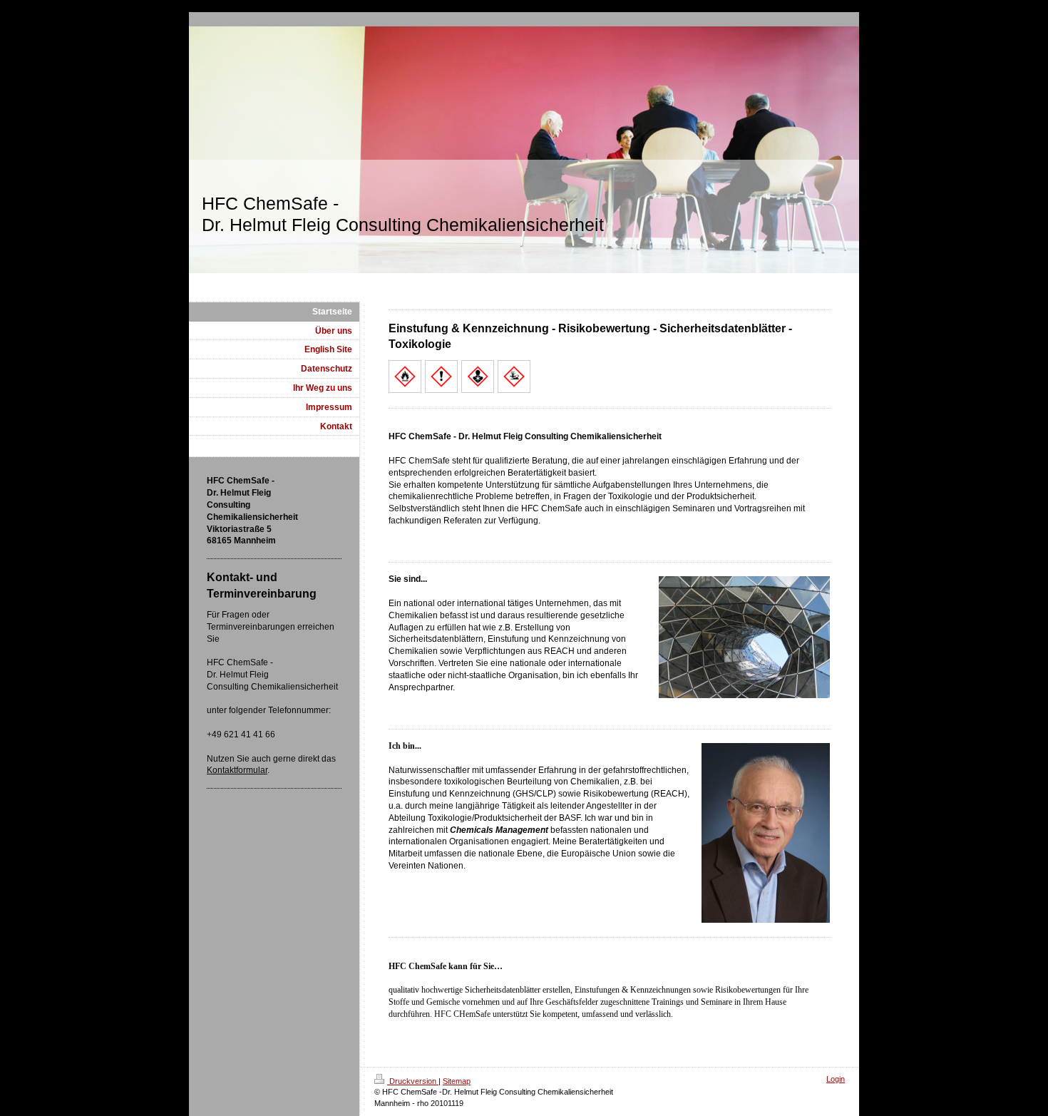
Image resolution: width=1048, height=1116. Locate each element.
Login (835, 1079)
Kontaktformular (237, 770)
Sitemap (457, 1081)
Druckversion (412, 1081)
